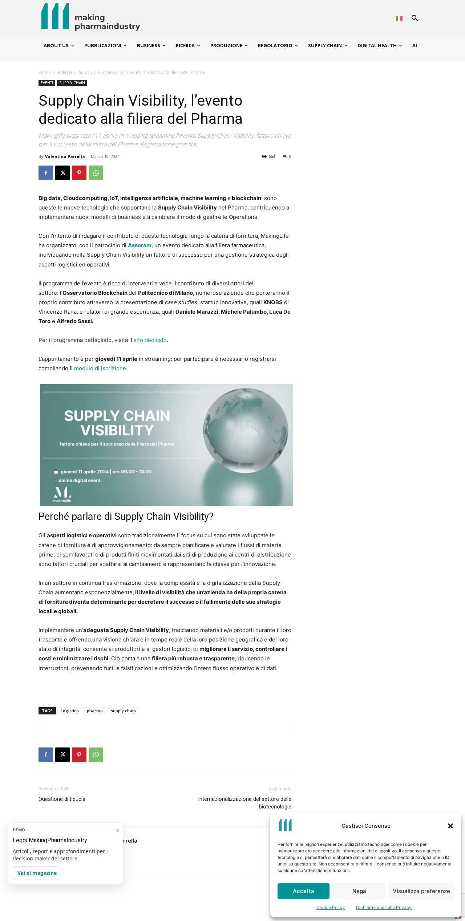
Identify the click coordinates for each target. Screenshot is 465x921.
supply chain (123, 710)
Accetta (303, 891)
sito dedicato (150, 340)
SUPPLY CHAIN (72, 82)
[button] (450, 826)
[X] (62, 173)
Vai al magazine (37, 872)
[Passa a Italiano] (399, 18)
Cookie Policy (330, 907)
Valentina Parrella (65, 156)
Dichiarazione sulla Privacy (384, 907)
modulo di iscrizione (100, 368)
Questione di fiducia (62, 799)
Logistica (70, 710)
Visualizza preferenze (421, 891)
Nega (359, 891)
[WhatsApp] (96, 173)
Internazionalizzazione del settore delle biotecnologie (244, 803)
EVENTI (65, 72)
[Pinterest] (79, 173)
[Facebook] (46, 173)
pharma (95, 710)
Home (45, 72)
